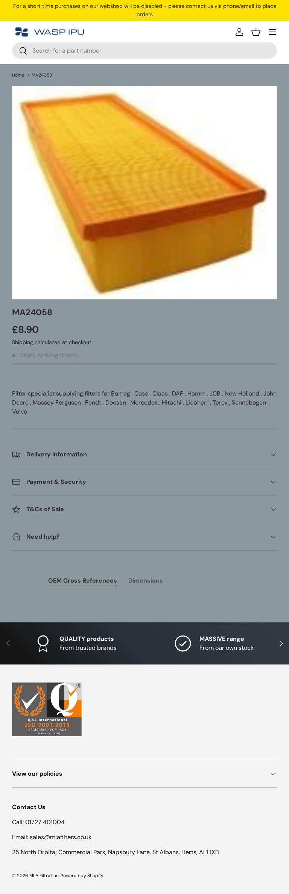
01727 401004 (45, 822)
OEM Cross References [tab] (82, 580)
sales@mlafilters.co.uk (60, 837)
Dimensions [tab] (145, 580)
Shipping (22, 342)
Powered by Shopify (82, 876)
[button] (256, 32)
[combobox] (144, 50)
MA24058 (42, 75)
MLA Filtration (44, 876)
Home (18, 75)
